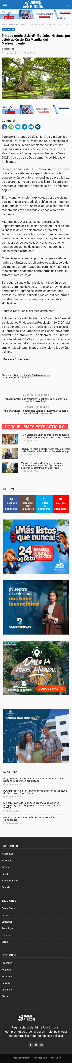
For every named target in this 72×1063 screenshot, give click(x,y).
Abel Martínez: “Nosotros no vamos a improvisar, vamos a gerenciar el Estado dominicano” (36, 412)
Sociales (6, 983)
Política (5, 867)
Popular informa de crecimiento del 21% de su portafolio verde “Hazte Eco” (36, 400)
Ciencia (5, 915)
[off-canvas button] (5, 4)
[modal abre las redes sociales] (38, 127)
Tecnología (7, 928)
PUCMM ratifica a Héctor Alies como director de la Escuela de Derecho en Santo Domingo (45, 450)
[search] (67, 4)
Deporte (6, 887)
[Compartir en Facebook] (4, 127)
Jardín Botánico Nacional (15, 377)
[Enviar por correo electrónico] (31, 127)
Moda (5, 941)
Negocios (6, 969)
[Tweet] (17, 127)
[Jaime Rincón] (36, 4)
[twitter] (36, 1044)
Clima (5, 996)
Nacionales (8, 30)
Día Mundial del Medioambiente (32, 375)
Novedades (8, 976)
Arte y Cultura (9, 908)
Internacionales (10, 880)
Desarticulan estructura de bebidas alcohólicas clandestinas (29, 818)
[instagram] (41, 1044)
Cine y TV (7, 989)
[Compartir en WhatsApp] (11, 127)
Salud (5, 874)
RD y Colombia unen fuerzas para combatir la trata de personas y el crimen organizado (45, 436)
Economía (7, 963)
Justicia (6, 935)
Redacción (9, 49)
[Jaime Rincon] (28, 1017)
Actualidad (7, 854)
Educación (7, 921)
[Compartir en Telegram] (24, 127)
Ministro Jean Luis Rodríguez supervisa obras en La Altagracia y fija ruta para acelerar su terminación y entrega (42, 465)
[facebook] (30, 1044)
